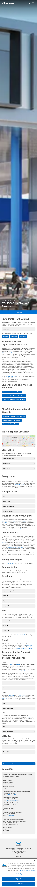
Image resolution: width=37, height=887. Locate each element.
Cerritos (11, 664)
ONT (3, 521)
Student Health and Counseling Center (14, 396)
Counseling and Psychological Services (14, 399)
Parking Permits (10, 563)
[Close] (35, 861)
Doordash (23, 336)
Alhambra (11, 695)
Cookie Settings (18, 874)
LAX (14, 521)
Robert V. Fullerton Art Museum (11, 420)
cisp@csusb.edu (11, 794)
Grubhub (5, 336)
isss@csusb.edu (11, 815)
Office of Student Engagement (10, 353)
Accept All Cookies (18, 884)
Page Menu (19, 312)
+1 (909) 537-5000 (18, 853)
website (4, 542)
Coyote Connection (10, 376)
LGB (24, 521)
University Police (19, 484)
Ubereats (14, 336)
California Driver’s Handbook (15, 547)
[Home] (8, 3)
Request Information (8, 764)
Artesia (18, 664)
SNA (6, 522)
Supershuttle (17, 529)
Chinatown (4, 698)
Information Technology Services (23, 648)
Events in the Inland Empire (10, 424)
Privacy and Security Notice (27, 870)
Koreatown (29, 717)
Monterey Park (21, 695)
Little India (23, 671)
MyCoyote (29, 645)
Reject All (18, 879)
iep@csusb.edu (11, 806)
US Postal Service (21, 635)
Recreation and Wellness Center (12, 392)
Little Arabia (5, 739)
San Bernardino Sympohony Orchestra (14, 416)
